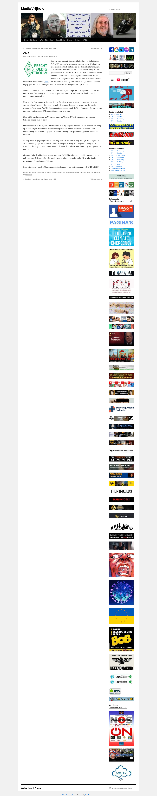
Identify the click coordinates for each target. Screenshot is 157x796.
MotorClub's (44, 172)
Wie (41, 40)
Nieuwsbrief (49, 40)
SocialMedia (60, 40)
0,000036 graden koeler (118, 168)
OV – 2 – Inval (115, 164)
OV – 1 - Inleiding (116, 116)
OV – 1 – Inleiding (116, 166)
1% (46, 81)
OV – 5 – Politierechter (117, 157)
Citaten (69, 40)
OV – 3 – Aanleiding (117, 162)
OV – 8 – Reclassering (117, 119)
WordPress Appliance (69, 795)
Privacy (38, 788)
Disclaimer (34, 40)
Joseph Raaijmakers (50, 56)
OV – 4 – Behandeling (117, 160)
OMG (77, 172)
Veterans (90, 172)
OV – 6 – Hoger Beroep (118, 155)
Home (26, 40)
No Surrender (70, 172)
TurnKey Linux (90, 795)
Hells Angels (60, 172)
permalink (28, 175)
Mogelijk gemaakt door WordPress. (122, 788)
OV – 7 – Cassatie (116, 121)
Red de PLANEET (116, 114)
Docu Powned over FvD (118, 171)
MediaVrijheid (33, 8)
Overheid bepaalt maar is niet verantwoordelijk (39, 48)
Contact (77, 40)
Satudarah (82, 172)
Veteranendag (96, 48)
